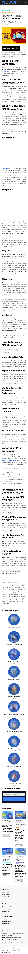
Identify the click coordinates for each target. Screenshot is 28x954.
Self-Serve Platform (7, 894)
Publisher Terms (6, 921)
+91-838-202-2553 (9, 940)
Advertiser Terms (6, 919)
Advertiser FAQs (6, 899)
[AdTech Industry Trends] (14, 656)
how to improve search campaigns (10, 573)
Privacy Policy (5, 923)
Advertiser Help (5, 896)
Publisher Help (6, 909)
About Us (3, 950)
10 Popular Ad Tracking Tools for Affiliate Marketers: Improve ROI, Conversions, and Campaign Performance (20, 871)
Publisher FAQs (6, 911)
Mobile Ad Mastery (10, 7)
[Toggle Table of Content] (17, 48)
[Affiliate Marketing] (14, 691)
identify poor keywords (19, 397)
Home (3, 7)
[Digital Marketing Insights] (14, 726)
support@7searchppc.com (11, 937)
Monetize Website (6, 906)
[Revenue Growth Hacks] (14, 778)
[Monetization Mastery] (14, 761)
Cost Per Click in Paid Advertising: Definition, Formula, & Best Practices (7, 867)
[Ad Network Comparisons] (14, 639)
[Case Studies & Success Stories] (14, 709)
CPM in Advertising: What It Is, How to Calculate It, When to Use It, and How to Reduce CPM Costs (20, 834)
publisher (6, 71)
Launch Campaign (6, 892)
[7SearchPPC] (9, 2)
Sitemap (16, 950)
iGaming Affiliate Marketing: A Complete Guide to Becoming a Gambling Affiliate (7, 828)
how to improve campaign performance (11, 571)
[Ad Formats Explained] (14, 622)
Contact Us (10, 950)
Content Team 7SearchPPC (10, 21)
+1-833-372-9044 (9, 942)
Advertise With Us (5, 952)
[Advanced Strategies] (14, 674)
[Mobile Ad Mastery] (14, 743)
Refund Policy (5, 926)
